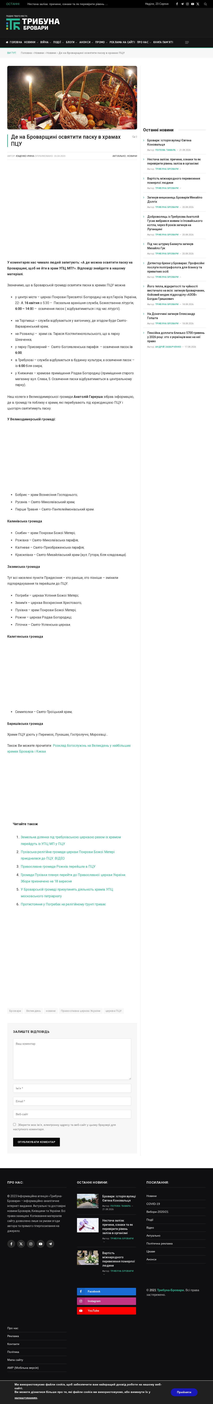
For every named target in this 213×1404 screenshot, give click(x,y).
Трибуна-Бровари (170, 1290)
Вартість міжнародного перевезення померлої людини (173, 180)
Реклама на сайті (122, 42)
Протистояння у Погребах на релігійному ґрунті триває (63, 904)
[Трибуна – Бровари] (33, 22)
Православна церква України (80, 1010)
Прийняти (184, 1392)
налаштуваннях (26, 1398)
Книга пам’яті (163, 42)
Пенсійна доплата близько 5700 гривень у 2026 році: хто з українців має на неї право (176, 337)
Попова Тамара (165, 150)
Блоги (70, 42)
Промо (100, 42)
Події (57, 42)
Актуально (119, 156)
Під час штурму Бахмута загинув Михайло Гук (170, 246)
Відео (150, 1227)
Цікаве (150, 1251)
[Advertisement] (131, 22)
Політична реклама (159, 1243)
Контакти (13, 1344)
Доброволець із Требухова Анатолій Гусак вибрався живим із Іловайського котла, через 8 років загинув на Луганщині (175, 223)
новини (51, 1010)
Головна (16, 42)
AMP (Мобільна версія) (23, 1367)
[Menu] (187, 42)
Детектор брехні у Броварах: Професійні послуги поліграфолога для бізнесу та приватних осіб (175, 267)
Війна (44, 42)
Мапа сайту (15, 1359)
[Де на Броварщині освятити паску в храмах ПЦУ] (72, 97)
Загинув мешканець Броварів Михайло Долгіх (174, 199)
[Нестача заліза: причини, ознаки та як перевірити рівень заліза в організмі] (88, 1225)
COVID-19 (153, 1203)
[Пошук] (205, 4)
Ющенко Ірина (25, 156)
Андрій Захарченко (168, 347)
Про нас (143, 42)
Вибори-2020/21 (157, 1211)
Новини (30, 42)
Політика (13, 1352)
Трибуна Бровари (167, 169)
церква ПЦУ (114, 1010)
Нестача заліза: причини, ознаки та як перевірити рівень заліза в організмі (69, 4)
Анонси (85, 42)
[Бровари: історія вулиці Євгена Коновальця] (88, 1201)
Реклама (13, 1336)
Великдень (33, 1010)
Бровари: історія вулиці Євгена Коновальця (169, 142)
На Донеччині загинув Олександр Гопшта (171, 316)
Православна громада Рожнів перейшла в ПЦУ (58, 867)
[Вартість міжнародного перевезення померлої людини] (88, 1258)
